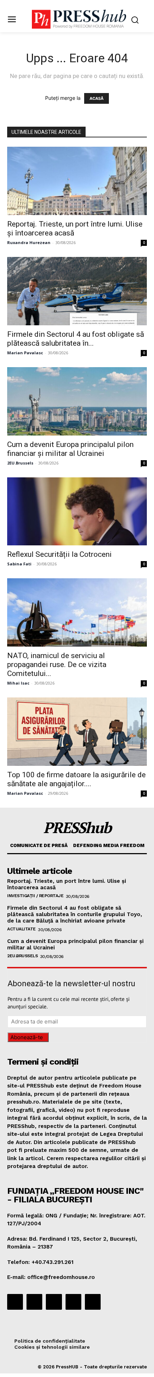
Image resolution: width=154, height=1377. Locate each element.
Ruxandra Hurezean (28, 242)
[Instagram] (34, 1302)
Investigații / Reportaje (35, 895)
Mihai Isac (18, 683)
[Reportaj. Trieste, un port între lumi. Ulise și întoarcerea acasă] (77, 181)
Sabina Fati (19, 563)
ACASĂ (97, 98)
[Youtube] (93, 1302)
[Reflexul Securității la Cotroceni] (77, 511)
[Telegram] (54, 1302)
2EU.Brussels (20, 463)
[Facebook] (15, 1302)
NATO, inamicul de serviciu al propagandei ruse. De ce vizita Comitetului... (56, 664)
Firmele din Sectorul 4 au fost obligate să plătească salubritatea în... (75, 338)
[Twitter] (73, 1302)
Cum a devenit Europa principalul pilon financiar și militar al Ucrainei (70, 449)
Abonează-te (26, 1037)
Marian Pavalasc (25, 352)
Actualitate (21, 928)
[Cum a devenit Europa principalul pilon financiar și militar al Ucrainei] (77, 401)
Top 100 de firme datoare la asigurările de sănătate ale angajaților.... (76, 779)
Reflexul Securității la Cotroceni (59, 554)
